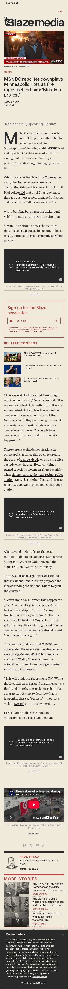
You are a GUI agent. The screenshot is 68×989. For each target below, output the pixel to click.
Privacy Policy (38, 328)
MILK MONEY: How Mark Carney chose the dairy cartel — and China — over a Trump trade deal (47, 887)
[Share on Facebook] (24, 845)
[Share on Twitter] (30, 845)
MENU (61, 12)
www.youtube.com (34, 294)
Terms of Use (53, 328)
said (22, 192)
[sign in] (2, 3)
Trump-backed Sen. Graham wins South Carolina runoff (42, 379)
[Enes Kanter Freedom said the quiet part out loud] (12, 369)
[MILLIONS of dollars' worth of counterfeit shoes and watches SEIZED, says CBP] (16, 904)
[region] (34, 959)
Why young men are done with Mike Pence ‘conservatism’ (47, 917)
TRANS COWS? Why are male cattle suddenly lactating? (40, 354)
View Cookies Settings (33, 983)
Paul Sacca (12, 102)
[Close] (62, 934)
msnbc (8, 72)
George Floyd (29, 459)
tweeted (9, 615)
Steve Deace (39, 924)
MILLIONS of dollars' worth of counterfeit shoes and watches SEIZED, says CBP (48, 902)
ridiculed (38, 133)
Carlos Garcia (40, 909)
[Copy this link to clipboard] (43, 845)
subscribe (12, 3)
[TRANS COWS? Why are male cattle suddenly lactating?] (12, 356)
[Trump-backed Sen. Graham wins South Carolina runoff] (12, 381)
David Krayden (39, 894)
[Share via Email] (37, 845)
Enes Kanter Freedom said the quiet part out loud (43, 367)
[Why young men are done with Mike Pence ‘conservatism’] (16, 919)
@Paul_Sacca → (29, 869)
